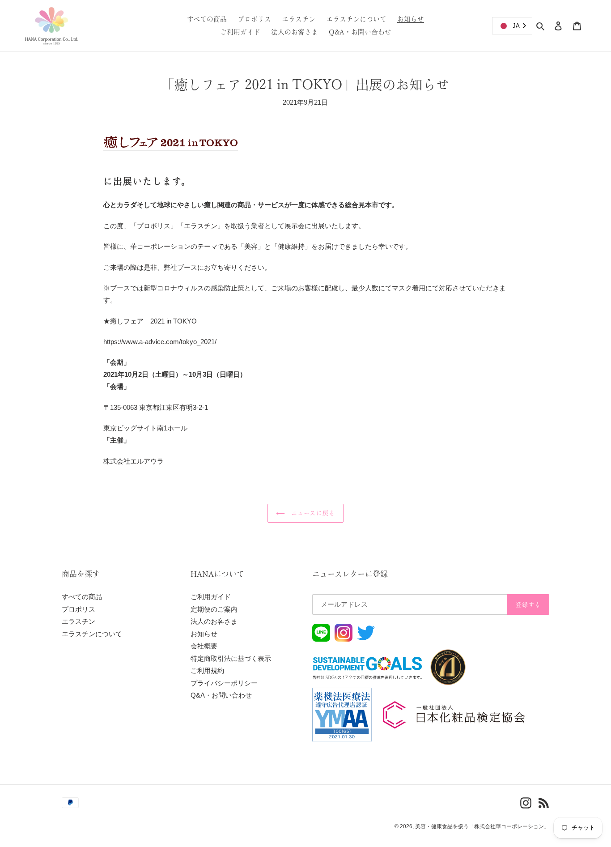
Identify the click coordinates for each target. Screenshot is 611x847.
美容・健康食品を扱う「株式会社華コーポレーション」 (482, 826)
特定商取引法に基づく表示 (231, 658)
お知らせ (204, 634)
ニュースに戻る (312, 513)
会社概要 (204, 646)
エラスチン (78, 621)
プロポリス (78, 609)
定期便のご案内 (214, 609)
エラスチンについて (92, 634)
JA (516, 25)
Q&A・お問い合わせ (221, 695)
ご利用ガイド (211, 596)
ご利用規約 (207, 670)
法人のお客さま (214, 621)
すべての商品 (82, 596)
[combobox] (512, 25)
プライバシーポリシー (224, 683)
